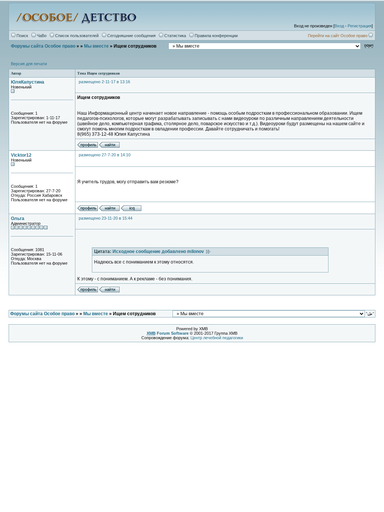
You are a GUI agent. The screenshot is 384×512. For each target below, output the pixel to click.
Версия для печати (29, 63)
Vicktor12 (21, 155)
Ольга (17, 218)
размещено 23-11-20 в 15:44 (105, 218)
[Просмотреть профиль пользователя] (87, 146)
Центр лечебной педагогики (216, 337)
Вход (339, 26)
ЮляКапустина (27, 82)
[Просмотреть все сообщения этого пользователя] (109, 146)
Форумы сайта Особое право (43, 46)
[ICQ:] (131, 209)
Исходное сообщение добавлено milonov (159, 251)
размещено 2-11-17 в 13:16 (104, 81)
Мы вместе (96, 46)
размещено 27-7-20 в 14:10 (104, 155)
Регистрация (360, 26)
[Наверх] (370, 313)
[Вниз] (368, 46)
